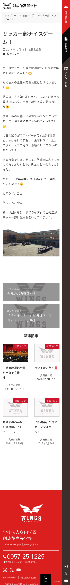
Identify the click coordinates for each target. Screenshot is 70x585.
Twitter (66, 573)
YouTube (66, 580)
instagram (66, 566)
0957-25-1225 (25, 556)
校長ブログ (13, 53)
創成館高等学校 (31, 513)
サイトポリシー (9, 578)
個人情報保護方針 (28, 578)
